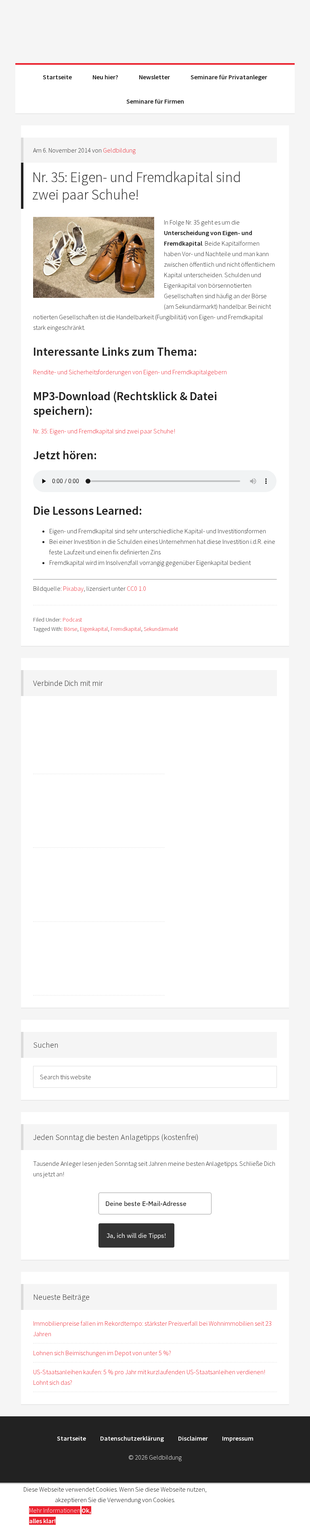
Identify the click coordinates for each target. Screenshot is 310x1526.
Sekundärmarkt (161, 628)
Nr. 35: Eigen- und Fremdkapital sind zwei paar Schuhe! (136, 186)
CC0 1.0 (136, 588)
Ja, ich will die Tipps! (136, 1235)
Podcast (72, 619)
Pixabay (73, 588)
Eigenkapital (94, 628)
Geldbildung (155, 28)
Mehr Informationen (54, 1510)
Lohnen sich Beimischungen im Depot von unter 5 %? (102, 1353)
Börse (70, 628)
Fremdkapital (126, 628)
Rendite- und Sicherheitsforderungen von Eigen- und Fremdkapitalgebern (130, 372)
